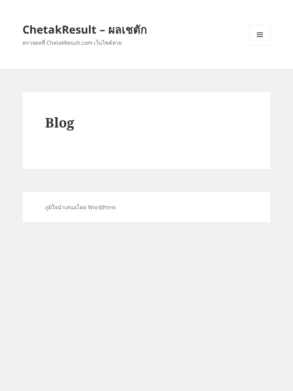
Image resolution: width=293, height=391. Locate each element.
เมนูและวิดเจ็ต (259, 34)
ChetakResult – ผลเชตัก (85, 29)
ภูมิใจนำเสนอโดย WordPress (80, 207)
